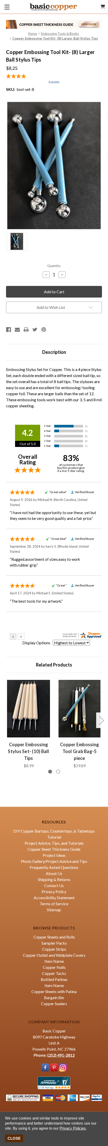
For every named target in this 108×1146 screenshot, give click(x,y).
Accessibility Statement (54, 897)
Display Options (36, 642)
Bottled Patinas (54, 979)
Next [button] (101, 720)
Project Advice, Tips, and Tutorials (54, 843)
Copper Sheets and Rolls (54, 937)
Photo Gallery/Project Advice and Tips (54, 861)
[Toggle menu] (7, 7)
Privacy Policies (73, 1128)
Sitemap (54, 909)
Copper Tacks (54, 973)
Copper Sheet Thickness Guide (54, 849)
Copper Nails (54, 967)
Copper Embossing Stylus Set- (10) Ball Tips (28, 751)
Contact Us (54, 885)
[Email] (17, 330)
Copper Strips (54, 949)
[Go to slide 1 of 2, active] (50, 772)
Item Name (54, 961)
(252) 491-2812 (61, 1055)
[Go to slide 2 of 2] (58, 772)
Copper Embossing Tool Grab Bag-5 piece (79, 751)
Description (54, 352)
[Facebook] (8, 330)
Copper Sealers (54, 1003)
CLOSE (14, 1138)
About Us (54, 873)
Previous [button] (7, 720)
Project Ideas (54, 855)
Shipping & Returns (54, 879)
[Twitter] (34, 330)
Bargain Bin (54, 997)
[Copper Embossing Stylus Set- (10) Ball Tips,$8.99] (28, 708)
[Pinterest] (43, 330)
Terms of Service (54, 903)
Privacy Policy (54, 891)
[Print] (26, 330)
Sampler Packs (54, 943)
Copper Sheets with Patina (54, 991)
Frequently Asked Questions (54, 867)
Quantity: (54, 266)
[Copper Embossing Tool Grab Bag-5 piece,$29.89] (79, 708)
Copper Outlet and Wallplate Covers (54, 955)
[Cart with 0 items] (102, 6)
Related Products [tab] (54, 665)
